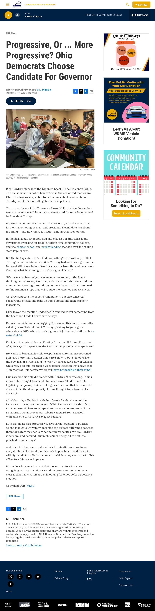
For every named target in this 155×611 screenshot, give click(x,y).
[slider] (22, 15)
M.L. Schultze (44, 89)
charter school (25, 247)
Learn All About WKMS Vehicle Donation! (126, 133)
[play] (8, 15)
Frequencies (125, 571)
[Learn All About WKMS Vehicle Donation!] (126, 100)
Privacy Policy (61, 578)
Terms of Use (126, 585)
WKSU (30, 485)
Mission (59, 571)
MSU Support (126, 578)
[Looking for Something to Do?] (126, 172)
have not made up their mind (72, 370)
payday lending (51, 247)
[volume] (17, 15)
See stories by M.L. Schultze (23, 545)
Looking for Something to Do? (126, 203)
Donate (142, 4)
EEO (89, 579)
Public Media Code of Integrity (97, 572)
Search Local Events (126, 213)
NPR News (11, 33)
